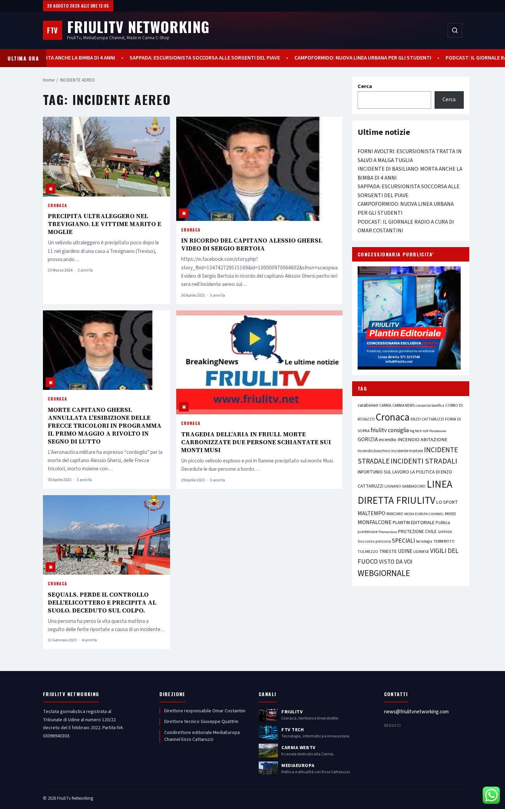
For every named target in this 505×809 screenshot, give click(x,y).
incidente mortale (407, 451)
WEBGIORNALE (384, 573)
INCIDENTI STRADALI (424, 461)
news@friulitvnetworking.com (416, 711)
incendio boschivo (374, 451)
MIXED (450, 514)
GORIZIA (368, 439)
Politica (443, 523)
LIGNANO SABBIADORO (405, 486)
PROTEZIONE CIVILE (417, 532)
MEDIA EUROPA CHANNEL (424, 514)
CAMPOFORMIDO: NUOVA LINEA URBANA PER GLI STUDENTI (375, 58)
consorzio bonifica (430, 405)
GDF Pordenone (434, 431)
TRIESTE (388, 551)
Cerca (365, 86)
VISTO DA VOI (396, 561)
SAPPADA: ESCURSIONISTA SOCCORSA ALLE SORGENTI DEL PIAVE (218, 58)
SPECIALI (403, 540)
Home (48, 80)
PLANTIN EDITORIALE (414, 522)
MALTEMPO (371, 513)
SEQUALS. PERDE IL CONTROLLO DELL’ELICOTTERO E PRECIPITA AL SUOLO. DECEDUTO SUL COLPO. (102, 602)
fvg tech (416, 431)
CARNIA (385, 405)
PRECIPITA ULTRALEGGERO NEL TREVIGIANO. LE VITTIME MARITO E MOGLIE (104, 224)
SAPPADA (445, 531)
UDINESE (421, 552)
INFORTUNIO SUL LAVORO (383, 472)
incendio (387, 439)
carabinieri (368, 405)
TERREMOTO (443, 541)
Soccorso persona (374, 541)
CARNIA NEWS (403, 405)
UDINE (405, 551)
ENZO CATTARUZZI (427, 419)
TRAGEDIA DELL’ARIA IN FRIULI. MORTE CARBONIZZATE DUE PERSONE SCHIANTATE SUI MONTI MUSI (256, 442)
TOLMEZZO (368, 552)
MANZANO (394, 514)
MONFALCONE (375, 522)
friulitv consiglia (390, 430)
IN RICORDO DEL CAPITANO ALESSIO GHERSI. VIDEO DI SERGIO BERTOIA (252, 244)
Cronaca (57, 205)
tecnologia (424, 541)
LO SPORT (447, 502)
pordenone (368, 532)
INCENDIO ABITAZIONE (422, 439)
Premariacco (388, 531)
